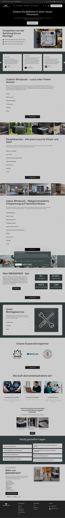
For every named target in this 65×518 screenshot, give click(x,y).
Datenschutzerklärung (46, 264)
